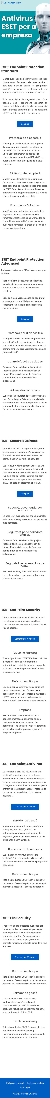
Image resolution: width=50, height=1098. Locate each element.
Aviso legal (25, 1087)
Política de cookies (35, 1083)
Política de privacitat (15, 1083)
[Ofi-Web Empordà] (12, 5)
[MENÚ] (46, 5)
